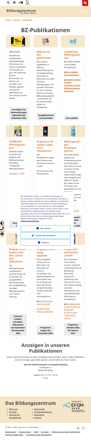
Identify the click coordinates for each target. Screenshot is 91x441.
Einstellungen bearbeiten (45, 235)
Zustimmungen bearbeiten (39, 435)
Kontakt (13, 412)
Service (16, 20)
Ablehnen (45, 242)
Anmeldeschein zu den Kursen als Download (72, 307)
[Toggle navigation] (83, 11)
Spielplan (45, 171)
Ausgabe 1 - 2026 (16, 173)
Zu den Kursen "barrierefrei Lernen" (70, 315)
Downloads (27, 20)
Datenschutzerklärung (30, 221)
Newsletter (39, 415)
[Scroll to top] (86, 436)
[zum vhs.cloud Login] (28, 2)
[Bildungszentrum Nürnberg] (21, 11)
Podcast (38, 417)
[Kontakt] (2, 228)
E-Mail (45, 378)
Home (8, 20)
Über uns (13, 409)
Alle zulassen (45, 228)
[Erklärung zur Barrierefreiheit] (2, 234)
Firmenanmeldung (43, 412)
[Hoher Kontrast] (2, 223)
